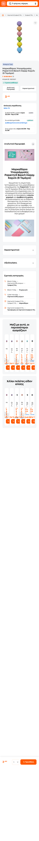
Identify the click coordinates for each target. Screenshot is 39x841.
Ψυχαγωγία (23, 290)
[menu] (3, 3)
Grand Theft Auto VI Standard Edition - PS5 (12, 350)
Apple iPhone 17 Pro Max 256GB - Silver (17, 404)
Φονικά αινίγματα (17, 349)
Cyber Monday (12, 294)
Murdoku (6, 348)
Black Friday (12, 281)
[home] (3, 15)
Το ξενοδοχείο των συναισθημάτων (32, 350)
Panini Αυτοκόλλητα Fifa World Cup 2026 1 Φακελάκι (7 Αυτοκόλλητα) (22, 350)
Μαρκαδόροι (23, 303)
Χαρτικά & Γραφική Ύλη (14, 15)
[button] (19, 190)
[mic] (35, 3)
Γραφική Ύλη (29, 15)
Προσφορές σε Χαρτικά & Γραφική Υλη (21, 310)
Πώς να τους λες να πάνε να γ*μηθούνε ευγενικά (27, 350)
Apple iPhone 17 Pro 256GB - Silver (27, 404)
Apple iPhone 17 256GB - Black (32, 404)
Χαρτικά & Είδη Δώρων (15, 283)
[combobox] (15, 762)
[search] (10, 3)
